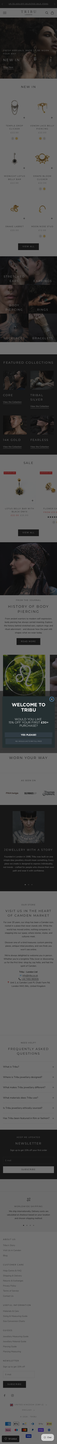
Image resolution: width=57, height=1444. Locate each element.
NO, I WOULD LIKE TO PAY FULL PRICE (28, 741)
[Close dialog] (52, 699)
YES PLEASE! (28, 735)
